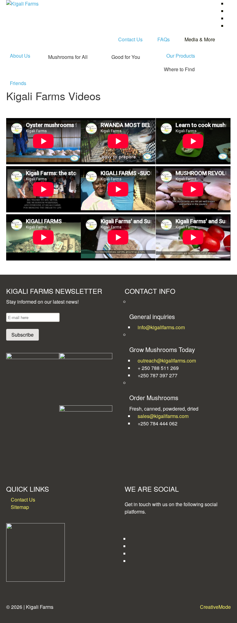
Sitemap (20, 506)
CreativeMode (215, 606)
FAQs (163, 39)
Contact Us (130, 39)
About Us (20, 55)
